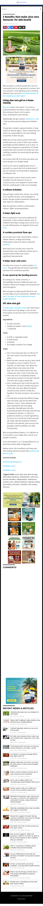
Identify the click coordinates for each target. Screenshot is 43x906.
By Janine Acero (22, 732)
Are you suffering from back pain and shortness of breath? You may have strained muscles (25, 856)
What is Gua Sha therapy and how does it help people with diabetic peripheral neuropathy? (23, 873)
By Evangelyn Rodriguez (24, 776)
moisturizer (32, 479)
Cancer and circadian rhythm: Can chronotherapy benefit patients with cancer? (25, 781)
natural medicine (20, 482)
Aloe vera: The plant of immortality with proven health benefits (21, 296)
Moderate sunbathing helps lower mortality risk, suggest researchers (24, 809)
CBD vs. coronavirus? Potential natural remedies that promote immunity (23, 847)
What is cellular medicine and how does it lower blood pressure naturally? (24, 773)
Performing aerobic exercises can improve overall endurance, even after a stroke (24, 747)
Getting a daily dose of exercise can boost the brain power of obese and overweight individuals (24, 764)
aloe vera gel (32, 474)
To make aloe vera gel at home (14, 308)
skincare (6, 487)
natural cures (8, 482)
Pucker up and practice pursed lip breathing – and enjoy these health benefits (25, 865)
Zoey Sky (15, 23)
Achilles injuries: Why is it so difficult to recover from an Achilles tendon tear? (23, 789)
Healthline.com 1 (9, 466)
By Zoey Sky (21, 716)
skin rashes (32, 484)
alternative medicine (11, 477)
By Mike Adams (22, 742)
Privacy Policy (21, 899)
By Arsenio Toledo (22, 842)
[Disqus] (21, 596)
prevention (7, 484)
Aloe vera (6, 107)
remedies (23, 484)
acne (5, 228)
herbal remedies (9, 479)
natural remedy (34, 482)
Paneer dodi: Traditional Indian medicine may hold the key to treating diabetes (25, 721)
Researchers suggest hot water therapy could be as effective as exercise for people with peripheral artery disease (25, 818)
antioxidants (24, 477)
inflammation (22, 479)
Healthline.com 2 (9, 470)
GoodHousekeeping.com (12, 462)
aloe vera (23, 474)
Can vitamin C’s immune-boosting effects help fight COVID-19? (23, 755)
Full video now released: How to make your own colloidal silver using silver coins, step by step (24, 738)
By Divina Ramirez (22, 724)
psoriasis (6, 244)
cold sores (34, 477)
